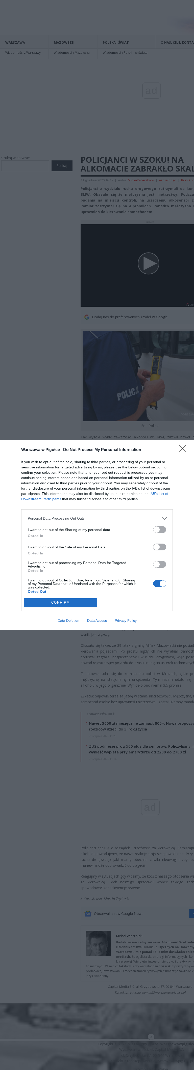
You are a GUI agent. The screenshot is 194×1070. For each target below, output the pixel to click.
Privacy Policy (126, 620)
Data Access (97, 620)
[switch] (159, 529)
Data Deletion (68, 620)
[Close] (184, 450)
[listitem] (97, 518)
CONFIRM (60, 602)
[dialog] (97, 535)
